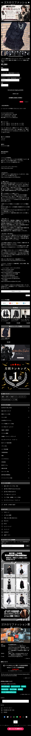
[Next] (29, 36)
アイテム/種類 (4, 433)
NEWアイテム (4, 465)
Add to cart (15, 93)
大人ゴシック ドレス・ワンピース (9, 439)
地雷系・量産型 (5, 430)
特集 (2, 455)
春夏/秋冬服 (4, 468)
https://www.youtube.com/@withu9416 (10, 278)
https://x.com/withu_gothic (7, 269)
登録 (27, 545)
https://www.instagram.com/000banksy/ (11, 177)
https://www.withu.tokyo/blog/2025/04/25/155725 (13, 260)
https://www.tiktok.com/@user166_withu (11, 281)
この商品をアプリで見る (15, 291)
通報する (27, 295)
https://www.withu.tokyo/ (7, 168)
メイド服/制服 (4, 449)
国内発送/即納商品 (5, 474)
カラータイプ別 (5, 471)
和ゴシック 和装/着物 (6, 442)
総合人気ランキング (6, 410)
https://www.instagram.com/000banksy (10, 272)
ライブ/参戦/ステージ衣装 (7, 423)
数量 (2, 83)
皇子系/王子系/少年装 (6, 407)
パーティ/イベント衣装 (6, 478)
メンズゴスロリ (5, 458)
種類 (2, 67)
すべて (4, 303)
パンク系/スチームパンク (7, 426)
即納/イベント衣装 (5, 414)
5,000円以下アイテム (6, 420)
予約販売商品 (4, 452)
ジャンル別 (4, 417)
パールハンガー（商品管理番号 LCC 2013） (10, 73)
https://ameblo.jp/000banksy (8, 275)
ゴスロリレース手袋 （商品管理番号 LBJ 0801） (11, 78)
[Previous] (2, 36)
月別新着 (3, 462)
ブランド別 (4, 446)
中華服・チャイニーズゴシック (8, 436)
